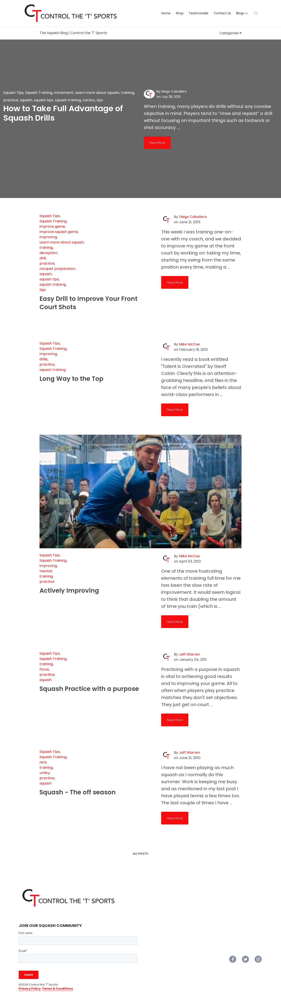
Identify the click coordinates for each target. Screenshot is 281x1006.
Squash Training (38, 92)
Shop (180, 13)
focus (44, 669)
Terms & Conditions (57, 988)
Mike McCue (189, 344)
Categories (230, 33)
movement (63, 92)
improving (48, 237)
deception (48, 252)
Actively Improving (69, 590)
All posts (140, 853)
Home (166, 13)
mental (46, 571)
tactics (89, 100)
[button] (243, 13)
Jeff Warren (189, 654)
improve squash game (59, 231)
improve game (52, 226)
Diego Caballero (174, 91)
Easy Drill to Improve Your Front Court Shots (88, 302)
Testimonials (198, 13)
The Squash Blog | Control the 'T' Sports (73, 32)
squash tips (43, 100)
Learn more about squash (97, 92)
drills (43, 359)
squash (26, 100)
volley (45, 772)
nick (43, 762)
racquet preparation (57, 268)
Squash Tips (13, 92)
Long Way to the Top (71, 378)
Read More (157, 143)
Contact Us (222, 13)
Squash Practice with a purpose (89, 689)
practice (10, 100)
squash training (68, 100)
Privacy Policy (30, 988)
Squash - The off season (78, 792)
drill (43, 258)
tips (100, 100)
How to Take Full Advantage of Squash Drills (63, 113)
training (127, 92)
